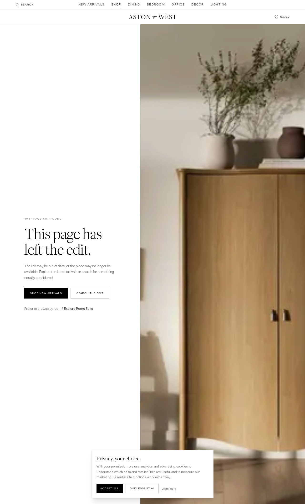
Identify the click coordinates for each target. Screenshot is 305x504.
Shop (116, 4)
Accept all (109, 488)
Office (178, 4)
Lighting (218, 4)
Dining (134, 4)
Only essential (142, 488)
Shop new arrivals (46, 293)
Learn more (169, 488)
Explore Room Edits (78, 308)
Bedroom (156, 4)
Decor (197, 4)
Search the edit (89, 293)
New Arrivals (91, 4)
